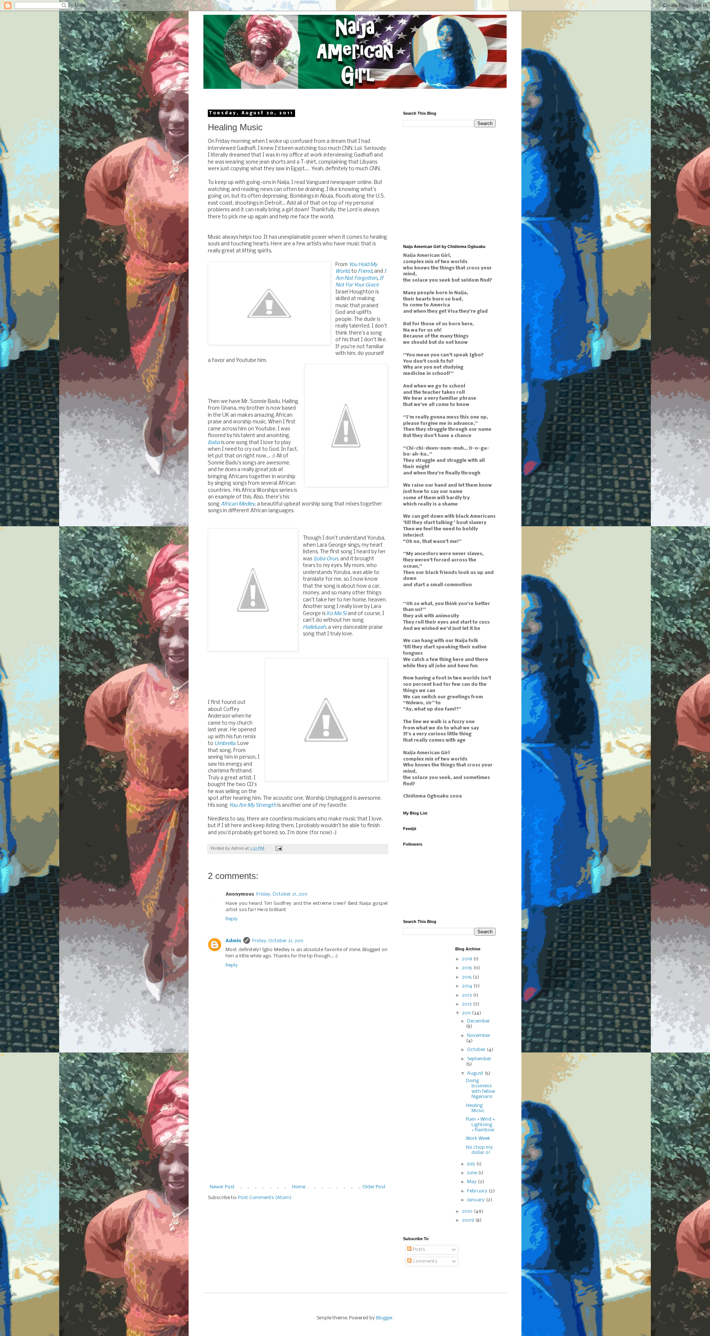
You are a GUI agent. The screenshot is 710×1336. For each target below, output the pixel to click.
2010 (468, 1211)
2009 (468, 1220)
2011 (467, 1013)
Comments (424, 1261)
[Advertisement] (297, 1129)
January (476, 1200)
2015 (467, 977)
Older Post (374, 1187)
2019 (467, 959)
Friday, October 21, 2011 (281, 894)
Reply (232, 919)
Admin (233, 941)
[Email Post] (278, 848)
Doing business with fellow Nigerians (480, 1088)
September (479, 1059)
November (478, 1035)
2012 (467, 1004)
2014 (467, 986)
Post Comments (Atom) (264, 1197)
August (475, 1073)
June (472, 1173)
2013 (467, 995)
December (478, 1021)
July (471, 1164)
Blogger (384, 1318)
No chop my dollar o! (479, 1150)
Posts (418, 1249)
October (477, 1049)
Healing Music (475, 1108)
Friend (365, 271)
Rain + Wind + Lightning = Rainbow (480, 1124)
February (477, 1191)
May (472, 1181)
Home (298, 1187)
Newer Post (222, 1187)
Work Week (478, 1138)
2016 (467, 968)
